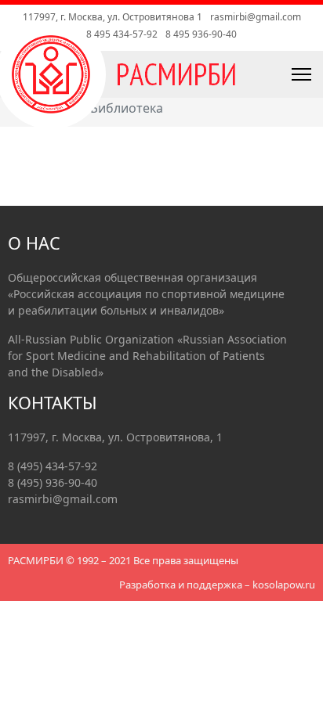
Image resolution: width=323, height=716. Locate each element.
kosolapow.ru (283, 584)
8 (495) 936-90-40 (52, 482)
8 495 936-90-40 (201, 34)
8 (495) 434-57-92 (52, 466)
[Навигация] (266, 74)
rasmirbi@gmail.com (255, 16)
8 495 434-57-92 (122, 34)
